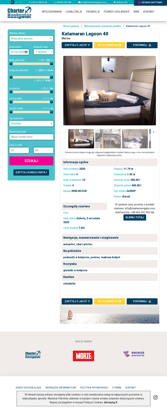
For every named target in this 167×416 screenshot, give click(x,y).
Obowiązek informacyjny (60, 387)
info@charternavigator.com (93, 2)
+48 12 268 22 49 (39, 2)
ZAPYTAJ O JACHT (76, 301)
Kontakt (148, 11)
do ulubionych (108, 45)
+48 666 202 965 (63, 2)
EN (16, 2)
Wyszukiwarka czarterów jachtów (102, 26)
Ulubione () (121, 2)
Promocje (93, 11)
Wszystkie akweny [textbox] (22, 38)
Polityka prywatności (94, 387)
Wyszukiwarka (52, 11)
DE (20, 2)
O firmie (116, 387)
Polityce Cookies (93, 402)
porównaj (140, 45)
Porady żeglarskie (116, 11)
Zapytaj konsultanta (30, 172)
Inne (136, 11)
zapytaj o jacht (76, 45)
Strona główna (71, 26)
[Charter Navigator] (19, 12)
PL (12, 2)
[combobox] (31, 39)
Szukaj (31, 161)
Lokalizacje (74, 11)
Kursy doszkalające (28, 387)
